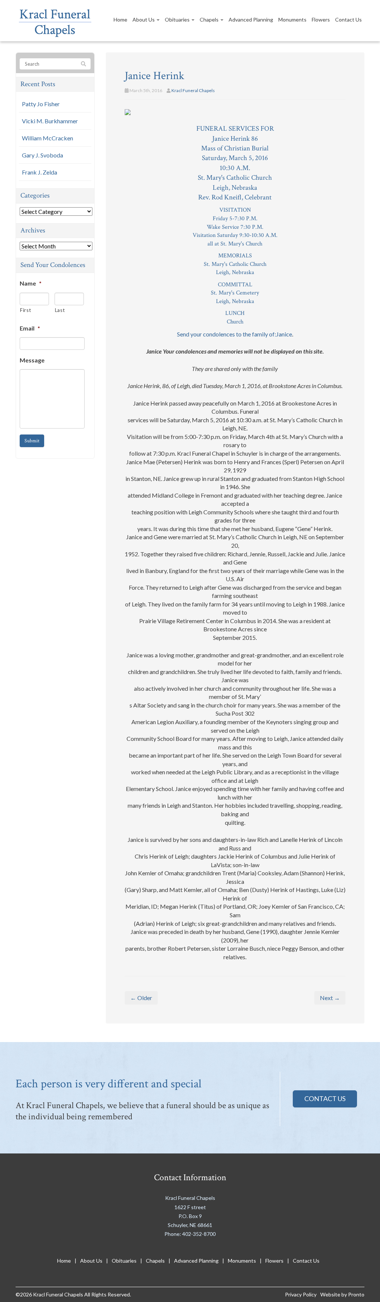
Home (120, 19)
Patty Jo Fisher (41, 103)
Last (60, 310)
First (25, 310)
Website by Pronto (342, 1294)
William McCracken (47, 137)
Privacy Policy (301, 1294)
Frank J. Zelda (39, 172)
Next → (330, 997)
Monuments (292, 19)
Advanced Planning (251, 19)
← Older (141, 997)
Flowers (321, 19)
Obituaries (178, 19)
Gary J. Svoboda (42, 155)
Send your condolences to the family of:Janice (234, 334)
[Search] (83, 64)
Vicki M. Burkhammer (50, 120)
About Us (144, 19)
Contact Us (348, 19)
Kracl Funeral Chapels (193, 90)
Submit (31, 440)
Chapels (210, 19)
